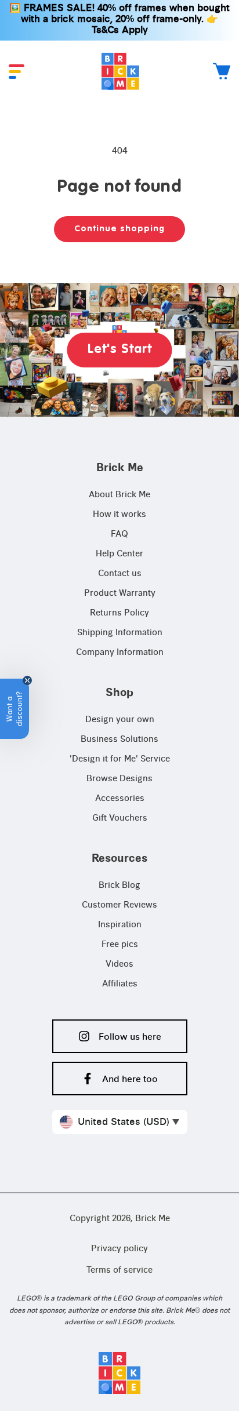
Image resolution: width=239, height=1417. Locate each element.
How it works (119, 515)
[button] (16, 71)
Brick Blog (119, 885)
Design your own (119, 720)
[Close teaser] (27, 680)
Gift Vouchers (119, 818)
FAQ (119, 534)
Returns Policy (119, 613)
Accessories (119, 799)
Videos (119, 964)
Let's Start (120, 349)
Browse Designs (119, 779)
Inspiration (120, 925)
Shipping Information (119, 633)
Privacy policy (119, 1249)
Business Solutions (119, 739)
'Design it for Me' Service (120, 759)
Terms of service (119, 1270)
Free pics (120, 945)
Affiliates (119, 984)
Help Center (119, 554)
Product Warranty (119, 593)
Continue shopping (119, 228)
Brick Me (152, 1219)
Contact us (120, 574)
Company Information (120, 653)
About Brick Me (119, 495)
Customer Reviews (119, 905)
